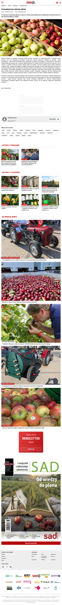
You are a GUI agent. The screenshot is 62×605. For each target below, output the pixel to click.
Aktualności (34, 554)
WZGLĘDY (23, 135)
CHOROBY (21, 130)
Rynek (33, 556)
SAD (9, 5)
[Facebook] (58, 119)
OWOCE (34, 130)
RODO (3, 560)
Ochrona (53, 556)
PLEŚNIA (29, 135)
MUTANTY (17, 135)
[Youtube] (10, 566)
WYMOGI (25, 132)
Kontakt (3, 554)
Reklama (3, 556)
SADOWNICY (48, 130)
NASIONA (8, 130)
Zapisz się (31, 449)
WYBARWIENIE (4, 135)
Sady (42, 554)
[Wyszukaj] (60, 2)
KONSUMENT (50, 132)
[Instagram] (6, 566)
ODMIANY (15, 130)
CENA (8, 132)
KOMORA (11, 135)
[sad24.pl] (31, 2)
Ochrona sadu (23, 5)
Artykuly (15, 5)
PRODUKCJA (28, 130)
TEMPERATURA (55, 130)
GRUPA (3, 132)
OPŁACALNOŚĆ (40, 130)
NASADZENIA (42, 132)
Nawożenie (34, 559)
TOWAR (13, 132)
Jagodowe (53, 554)
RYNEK (3, 130)
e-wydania (53, 559)
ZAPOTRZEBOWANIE (33, 132)
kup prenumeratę (31, 543)
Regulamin (4, 558)
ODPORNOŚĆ (19, 132)
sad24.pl (3, 5)
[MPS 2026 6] (31, 499)
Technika (43, 559)
